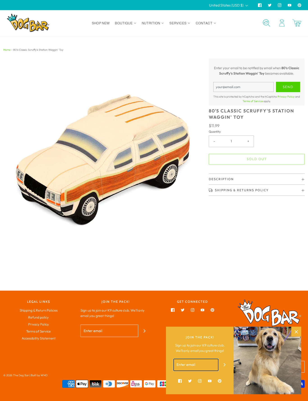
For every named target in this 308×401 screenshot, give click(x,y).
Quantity (215, 132)
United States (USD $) (226, 5)
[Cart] (296, 23)
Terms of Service (253, 101)
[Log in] (281, 23)
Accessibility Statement (38, 338)
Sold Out (257, 159)
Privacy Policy (286, 96)
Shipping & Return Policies (38, 310)
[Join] (144, 331)
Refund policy (38, 317)
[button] (257, 179)
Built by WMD (39, 375)
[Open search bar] (266, 23)
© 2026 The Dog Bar (16, 375)
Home (6, 49)
